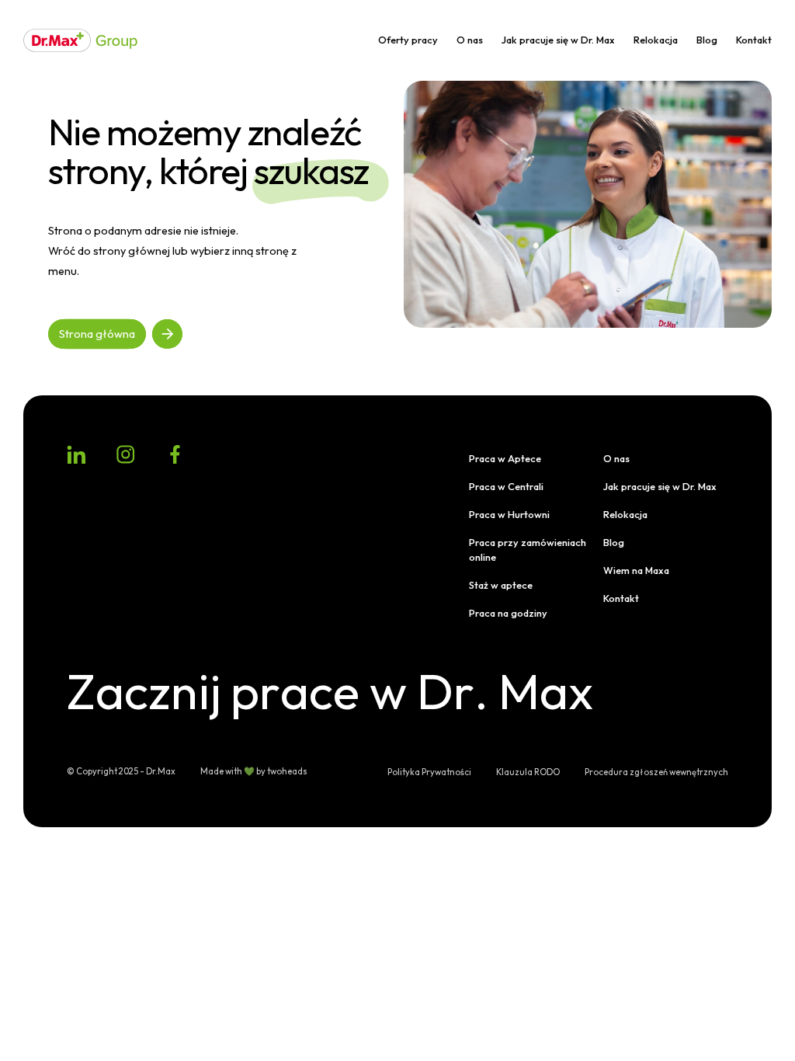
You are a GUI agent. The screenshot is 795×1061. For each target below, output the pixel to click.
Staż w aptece (501, 585)
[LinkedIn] (76, 454)
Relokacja (656, 39)
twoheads (287, 771)
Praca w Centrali (506, 486)
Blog (706, 39)
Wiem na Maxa (636, 570)
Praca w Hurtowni (509, 514)
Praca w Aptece (505, 458)
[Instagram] (125, 454)
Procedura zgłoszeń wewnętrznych (656, 772)
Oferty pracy (408, 39)
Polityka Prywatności (429, 772)
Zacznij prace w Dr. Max (326, 691)
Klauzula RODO (528, 772)
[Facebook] (175, 454)
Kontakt (754, 39)
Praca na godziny (508, 613)
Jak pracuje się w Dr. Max (558, 39)
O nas (470, 39)
